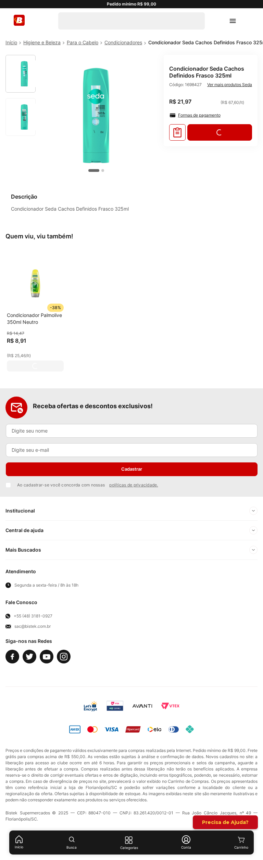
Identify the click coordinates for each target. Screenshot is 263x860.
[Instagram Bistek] (64, 656)
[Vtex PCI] (115, 705)
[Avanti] (142, 706)
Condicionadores (123, 42)
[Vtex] (170, 706)
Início (19, 847)
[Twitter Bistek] (29, 656)
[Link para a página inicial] (11, 42)
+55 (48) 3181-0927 (33, 616)
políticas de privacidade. (133, 484)
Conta (186, 847)
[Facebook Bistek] (12, 656)
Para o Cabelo (82, 42)
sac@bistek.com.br (32, 626)
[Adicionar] (35, 366)
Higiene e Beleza (42, 42)
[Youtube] (46, 656)
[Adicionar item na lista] (177, 132)
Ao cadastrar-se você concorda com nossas (87, 484)
